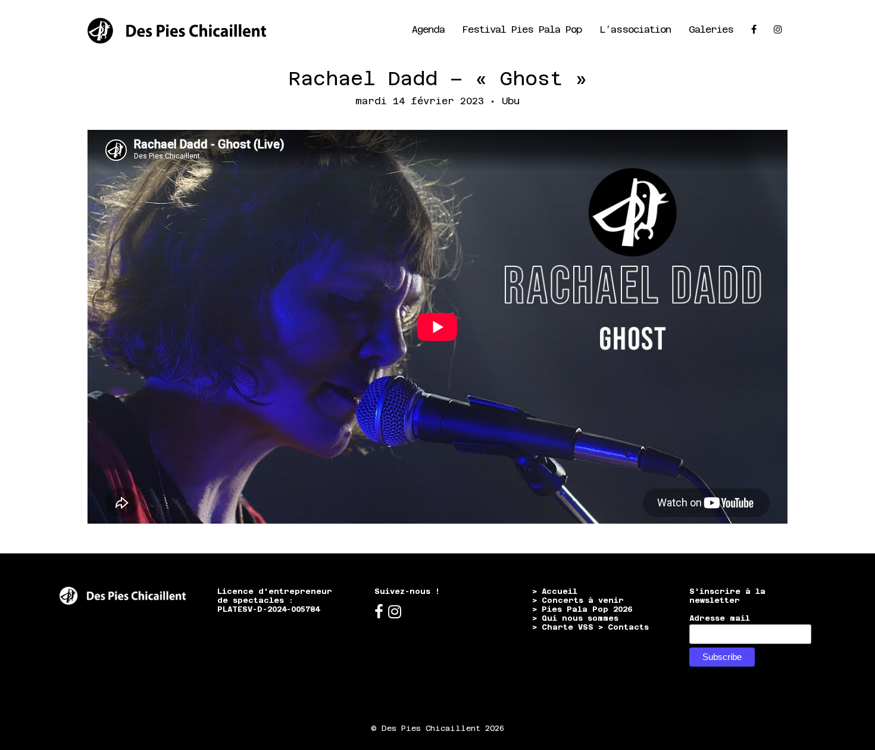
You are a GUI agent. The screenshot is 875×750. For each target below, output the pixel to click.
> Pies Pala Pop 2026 (582, 609)
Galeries (711, 29)
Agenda (428, 29)
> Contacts (623, 627)
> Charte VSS (562, 627)
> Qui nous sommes (575, 618)
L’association (635, 29)
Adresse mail (719, 618)
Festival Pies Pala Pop (522, 29)
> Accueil (554, 591)
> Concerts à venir (578, 600)
